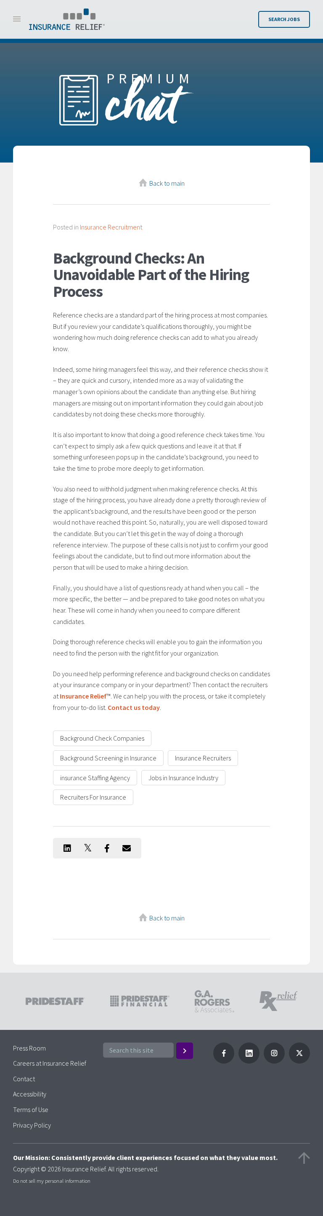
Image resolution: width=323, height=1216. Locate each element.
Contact (24, 1079)
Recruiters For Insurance (93, 797)
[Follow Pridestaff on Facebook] (223, 1061)
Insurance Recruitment (111, 227)
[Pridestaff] (67, 19)
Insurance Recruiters (203, 758)
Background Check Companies (102, 738)
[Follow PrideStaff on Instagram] (274, 1061)
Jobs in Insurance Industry (183, 777)
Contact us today (134, 707)
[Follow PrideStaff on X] (299, 1061)
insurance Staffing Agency (95, 777)
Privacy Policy (32, 1125)
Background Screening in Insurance (108, 758)
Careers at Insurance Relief (49, 1063)
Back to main (167, 183)
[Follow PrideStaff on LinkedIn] (248, 1061)
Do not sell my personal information (51, 1180)
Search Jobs (284, 19)
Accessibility (29, 1094)
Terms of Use (30, 1109)
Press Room (29, 1048)
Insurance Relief (83, 696)
